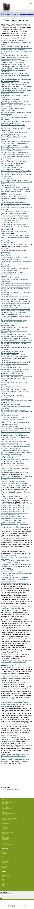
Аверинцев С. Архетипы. (8, 242)
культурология (5, 807)
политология (5, 812)
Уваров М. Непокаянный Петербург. (12, 456)
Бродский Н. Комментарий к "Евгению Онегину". (16, 116)
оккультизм (5, 839)
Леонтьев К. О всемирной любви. (11, 520)
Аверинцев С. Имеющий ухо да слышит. (13, 410)
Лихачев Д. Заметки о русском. (10, 169)
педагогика (4, 811)
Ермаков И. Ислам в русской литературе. (13, 756)
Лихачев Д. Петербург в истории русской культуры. (16, 149)
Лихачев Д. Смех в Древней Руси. (11, 167)
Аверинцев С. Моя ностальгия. (10, 386)
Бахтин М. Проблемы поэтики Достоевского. (14, 483)
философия (5, 817)
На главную (5, 801)
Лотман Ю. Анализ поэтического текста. (13, 522)
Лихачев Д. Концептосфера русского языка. (14, 143)
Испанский (4, 867)
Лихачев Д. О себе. (7, 163)
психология (5, 814)
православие (5, 854)
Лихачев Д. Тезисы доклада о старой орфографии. (16, 160)
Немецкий (4, 862)
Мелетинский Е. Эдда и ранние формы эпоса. (15, 66)
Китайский (4, 868)
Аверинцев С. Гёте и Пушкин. (10, 353)
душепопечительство (7, 836)
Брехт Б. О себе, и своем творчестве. (12, 463)
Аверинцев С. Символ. (8, 325)
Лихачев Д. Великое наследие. (10, 165)
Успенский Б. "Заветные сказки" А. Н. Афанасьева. (16, 476)
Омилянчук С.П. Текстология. (10, 608)
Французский (5, 861)
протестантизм (5, 856)
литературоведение (25, 14)
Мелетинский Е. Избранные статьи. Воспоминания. (16, 86)
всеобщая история (7, 802)
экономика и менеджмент (8, 820)
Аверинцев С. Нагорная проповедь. (12, 375)
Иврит (3, 863)
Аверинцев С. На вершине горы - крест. (13, 378)
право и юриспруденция (8, 813)
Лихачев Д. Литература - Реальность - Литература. (16, 174)
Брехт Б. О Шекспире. (8, 457)
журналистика (5, 803)
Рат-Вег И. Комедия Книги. (9, 566)
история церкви (6, 838)
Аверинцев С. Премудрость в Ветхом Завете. (15, 369)
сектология (5, 843)
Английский (5, 860)
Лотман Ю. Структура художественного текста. (15, 759)
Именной (4, 874)
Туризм (4, 881)
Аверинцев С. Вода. (7, 241)
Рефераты (4, 883)
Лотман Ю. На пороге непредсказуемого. (13, 231)
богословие (5, 833)
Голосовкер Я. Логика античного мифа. (13, 481)
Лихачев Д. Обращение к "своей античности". (15, 152)
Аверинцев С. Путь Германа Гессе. (12, 351)
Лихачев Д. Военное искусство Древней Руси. (15, 147)
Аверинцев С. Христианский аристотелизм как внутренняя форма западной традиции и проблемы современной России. (15, 312)
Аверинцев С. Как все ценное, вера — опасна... (15, 204)
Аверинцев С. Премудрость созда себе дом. (14, 224)
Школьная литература (7, 819)
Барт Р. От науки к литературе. (10, 277)
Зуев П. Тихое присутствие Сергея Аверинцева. (16, 283)
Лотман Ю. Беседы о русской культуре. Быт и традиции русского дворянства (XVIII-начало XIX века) (16, 704)
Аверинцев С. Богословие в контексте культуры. (16, 299)
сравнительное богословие (9, 845)
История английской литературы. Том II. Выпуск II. (16, 509)
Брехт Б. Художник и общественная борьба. (14, 459)
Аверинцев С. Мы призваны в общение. (13, 354)
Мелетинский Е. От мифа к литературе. (13, 64)
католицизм (5, 853)
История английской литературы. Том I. (13, 511)
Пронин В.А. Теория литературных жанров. (14, 583)
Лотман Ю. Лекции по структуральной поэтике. (15, 235)
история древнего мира (8, 806)
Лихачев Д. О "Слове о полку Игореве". (13, 172)
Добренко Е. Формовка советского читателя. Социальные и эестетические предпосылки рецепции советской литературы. (14, 57)
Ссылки (4, 884)
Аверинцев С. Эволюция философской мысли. (15, 334)
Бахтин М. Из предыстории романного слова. (15, 468)
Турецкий (4, 866)
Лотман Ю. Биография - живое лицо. (12, 194)
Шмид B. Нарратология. (8, 185)
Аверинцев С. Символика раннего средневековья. (16, 376)
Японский (4, 865)
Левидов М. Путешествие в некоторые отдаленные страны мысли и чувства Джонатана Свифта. (16, 42)
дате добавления (17, 24)
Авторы (4, 876)
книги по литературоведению (10, 789)
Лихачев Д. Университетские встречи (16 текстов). (16, 154)
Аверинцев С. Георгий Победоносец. (12, 395)
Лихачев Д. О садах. (7, 178)
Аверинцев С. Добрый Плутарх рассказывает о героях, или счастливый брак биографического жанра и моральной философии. (15, 303)
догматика (4, 834)
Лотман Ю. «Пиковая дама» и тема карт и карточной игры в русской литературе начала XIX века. (16, 492)
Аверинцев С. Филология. (9, 270)
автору (25, 24)
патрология (5, 840)
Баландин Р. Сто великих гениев (11, 737)
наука (3, 809)
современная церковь (8, 844)
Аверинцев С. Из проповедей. (10, 206)
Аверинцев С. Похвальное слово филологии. (15, 268)
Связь (3, 885)
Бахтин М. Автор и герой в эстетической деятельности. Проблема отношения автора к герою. (15, 198)
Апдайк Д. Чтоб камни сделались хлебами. (14, 654)
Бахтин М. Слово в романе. (9, 426)
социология (5, 815)
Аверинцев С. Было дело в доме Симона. (14, 389)
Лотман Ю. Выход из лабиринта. (11, 758)
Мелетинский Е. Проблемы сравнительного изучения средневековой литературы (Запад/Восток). (15, 75)
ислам (3, 851)
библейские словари (7, 832)
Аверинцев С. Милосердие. (9, 415)
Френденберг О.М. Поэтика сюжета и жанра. (14, 577)
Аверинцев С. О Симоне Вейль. (11, 404)
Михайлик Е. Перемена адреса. (10, 526)
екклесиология (6, 837)
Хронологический (6, 875)
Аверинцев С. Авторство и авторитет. (12, 272)
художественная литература (9, 818)
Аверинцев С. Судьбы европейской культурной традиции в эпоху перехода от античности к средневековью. (15, 363)
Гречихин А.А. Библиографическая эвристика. (15, 629)
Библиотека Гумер (8, 14)
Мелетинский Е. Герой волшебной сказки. (13, 88)
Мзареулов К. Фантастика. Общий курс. (13, 472)
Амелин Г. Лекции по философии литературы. (15, 754)
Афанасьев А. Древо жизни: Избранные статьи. (15, 244)
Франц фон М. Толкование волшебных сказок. (15, 450)
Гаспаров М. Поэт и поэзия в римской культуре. (15, 564)
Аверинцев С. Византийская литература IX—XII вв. (16, 340)
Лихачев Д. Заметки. (7, 176)
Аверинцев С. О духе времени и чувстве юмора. (16, 388)
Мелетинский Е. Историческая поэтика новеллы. (16, 90)
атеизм (3, 849)
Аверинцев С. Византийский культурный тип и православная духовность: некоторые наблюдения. (15, 419)
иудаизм (4, 852)
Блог (3, 880)
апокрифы (4, 827)
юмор (3, 822)
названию (29, 24)
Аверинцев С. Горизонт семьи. (10, 226)
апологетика (5, 828)
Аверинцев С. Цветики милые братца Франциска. (16, 342)
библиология (5, 831)
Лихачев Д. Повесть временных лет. (12, 150)
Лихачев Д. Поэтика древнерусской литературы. (16, 180)
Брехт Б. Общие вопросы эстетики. (12, 461)
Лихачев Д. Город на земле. (9, 145)
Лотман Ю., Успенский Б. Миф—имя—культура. (15, 444)
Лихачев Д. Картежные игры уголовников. (14, 161)
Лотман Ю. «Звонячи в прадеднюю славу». (14, 524)
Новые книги (5, 872)
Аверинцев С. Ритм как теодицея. (11, 222)
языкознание (5, 823)
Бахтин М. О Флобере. (8, 470)
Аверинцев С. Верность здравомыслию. (13, 202)
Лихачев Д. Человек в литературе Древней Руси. (16, 171)
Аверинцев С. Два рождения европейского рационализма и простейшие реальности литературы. (14, 358)
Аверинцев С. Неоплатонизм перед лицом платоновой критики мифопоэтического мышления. (14, 321)
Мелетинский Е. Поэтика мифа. (10, 99)
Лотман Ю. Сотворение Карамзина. (12, 103)
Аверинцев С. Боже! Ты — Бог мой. (12, 367)
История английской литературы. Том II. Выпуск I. (16, 507)
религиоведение (6, 842)
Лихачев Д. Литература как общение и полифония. (16, 141)
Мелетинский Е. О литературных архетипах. (14, 68)
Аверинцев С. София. (8, 229)
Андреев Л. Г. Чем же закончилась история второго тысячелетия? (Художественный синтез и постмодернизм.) (17, 662)
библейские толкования (8, 829)
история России (6, 804)
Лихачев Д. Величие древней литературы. (14, 136)
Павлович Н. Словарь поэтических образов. (14, 101)
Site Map (4, 886)
